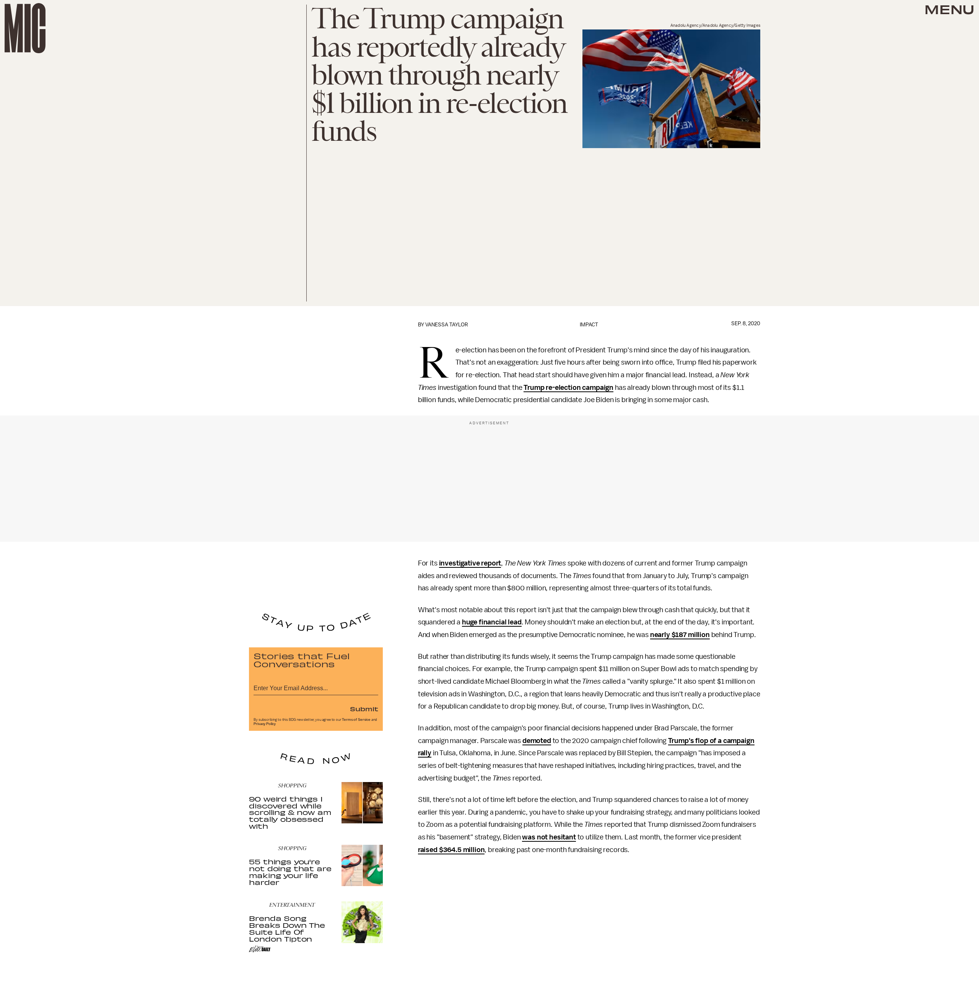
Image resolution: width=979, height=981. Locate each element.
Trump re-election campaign (568, 387)
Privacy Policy (265, 724)
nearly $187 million (680, 635)
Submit (364, 708)
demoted (536, 741)
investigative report (470, 563)
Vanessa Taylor (446, 325)
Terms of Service (356, 720)
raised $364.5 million (451, 850)
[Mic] (25, 28)
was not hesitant (549, 837)
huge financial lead (492, 622)
